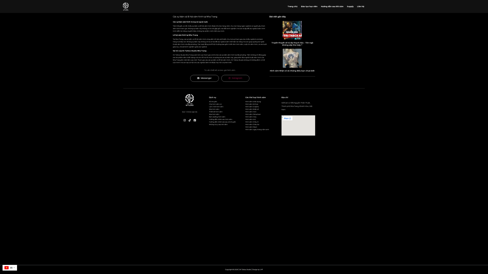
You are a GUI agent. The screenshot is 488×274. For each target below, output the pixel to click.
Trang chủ (293, 6)
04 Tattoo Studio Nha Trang (183, 55)
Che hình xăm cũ (215, 104)
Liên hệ (360, 6)
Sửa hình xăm (214, 109)
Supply (350, 6)
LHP (261, 269)
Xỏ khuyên (213, 101)
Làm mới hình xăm (216, 107)
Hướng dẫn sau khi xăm (332, 6)
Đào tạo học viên (309, 6)
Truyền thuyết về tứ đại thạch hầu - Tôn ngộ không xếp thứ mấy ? (292, 44)
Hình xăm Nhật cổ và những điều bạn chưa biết (292, 71)
